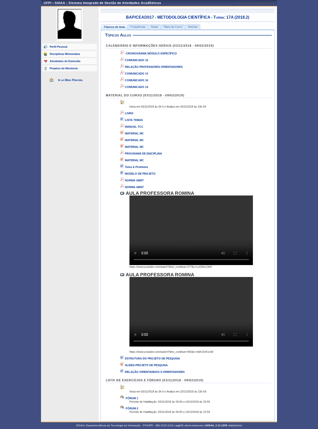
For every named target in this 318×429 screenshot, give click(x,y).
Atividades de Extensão (65, 61)
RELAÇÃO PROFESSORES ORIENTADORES (154, 66)
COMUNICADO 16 (136, 80)
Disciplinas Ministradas (65, 53)
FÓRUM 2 (131, 408)
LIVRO (129, 113)
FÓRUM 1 (131, 398)
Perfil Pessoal (58, 46)
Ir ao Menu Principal (70, 79)
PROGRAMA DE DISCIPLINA (143, 153)
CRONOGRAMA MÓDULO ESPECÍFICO (151, 53)
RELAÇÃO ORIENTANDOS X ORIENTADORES (155, 371)
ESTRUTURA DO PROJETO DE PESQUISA (152, 358)
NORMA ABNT (134, 180)
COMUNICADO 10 (136, 60)
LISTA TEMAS (134, 119)
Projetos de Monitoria (64, 68)
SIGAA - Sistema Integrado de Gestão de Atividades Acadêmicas (108, 3)
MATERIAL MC (134, 133)
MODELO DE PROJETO (140, 173)
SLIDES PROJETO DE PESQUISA (146, 365)
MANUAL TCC (134, 126)
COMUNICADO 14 (136, 86)
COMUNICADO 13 (136, 73)
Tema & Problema (136, 166)
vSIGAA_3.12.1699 (215, 425)
